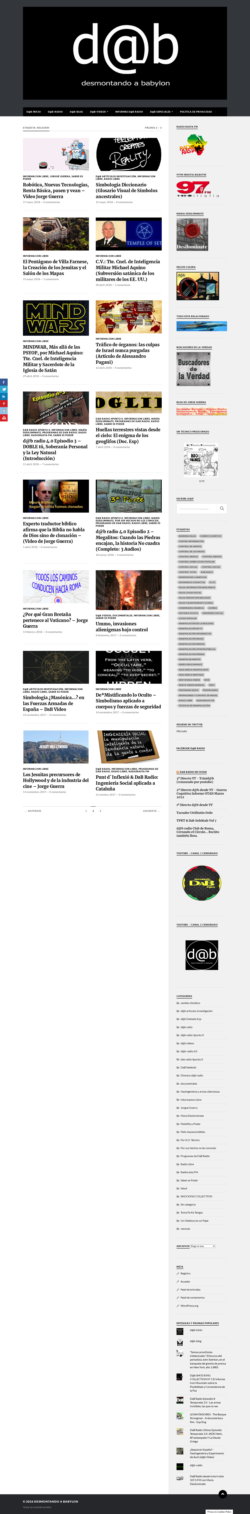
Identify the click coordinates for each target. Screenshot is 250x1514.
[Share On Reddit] (4, 410)
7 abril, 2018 (103, 446)
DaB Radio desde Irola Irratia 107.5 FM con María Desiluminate (207, 1480)
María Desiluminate (190, 664)
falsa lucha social (190, 593)
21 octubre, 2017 (106, 794)
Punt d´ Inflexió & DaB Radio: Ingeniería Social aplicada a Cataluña (127, 783)
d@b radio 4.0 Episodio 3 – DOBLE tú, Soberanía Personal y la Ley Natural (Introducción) (55, 449)
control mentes (212, 556)
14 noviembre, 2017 (34, 714)
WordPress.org (189, 1305)
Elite (212, 582)
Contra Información (191, 541)
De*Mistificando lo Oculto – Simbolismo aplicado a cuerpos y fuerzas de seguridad (128, 701)
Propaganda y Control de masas (198, 695)
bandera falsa (187, 536)
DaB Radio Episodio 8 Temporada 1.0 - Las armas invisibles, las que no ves (205, 1402)
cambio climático (210, 536)
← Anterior (33, 811)
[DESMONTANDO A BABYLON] (125, 98)
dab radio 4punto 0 (36, 430)
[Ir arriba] (223, 1494)
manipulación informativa (195, 634)
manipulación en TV (190, 628)
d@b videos (103, 615)
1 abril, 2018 (30, 546)
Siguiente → (151, 811)
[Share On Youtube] (4, 417)
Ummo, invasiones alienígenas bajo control (122, 626)
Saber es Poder (63, 435)
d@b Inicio (34, 111)
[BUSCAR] (222, 508)
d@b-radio (55, 111)
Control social (188, 567)
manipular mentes (190, 659)
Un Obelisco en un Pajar (195, 1220)
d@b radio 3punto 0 (192, 1035)
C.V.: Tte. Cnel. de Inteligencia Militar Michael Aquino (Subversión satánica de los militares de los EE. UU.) (128, 270)
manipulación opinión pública (197, 649)
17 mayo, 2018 (31, 202)
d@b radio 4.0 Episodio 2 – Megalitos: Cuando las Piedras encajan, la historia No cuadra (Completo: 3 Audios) (128, 540)
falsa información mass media (197, 587)
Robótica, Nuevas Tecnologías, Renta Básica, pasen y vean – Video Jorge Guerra (56, 190)
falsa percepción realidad (194, 598)
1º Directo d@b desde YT (195, 805)
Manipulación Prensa (191, 654)
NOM (207, 680)
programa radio (189, 690)
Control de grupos (190, 546)
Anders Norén (42, 1507)
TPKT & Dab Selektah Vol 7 (196, 820)
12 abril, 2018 (104, 367)
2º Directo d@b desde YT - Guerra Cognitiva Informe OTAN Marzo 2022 (202, 793)
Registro (185, 1273)
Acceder (185, 1281)
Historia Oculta (188, 613)
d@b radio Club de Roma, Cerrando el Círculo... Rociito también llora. (198, 832)
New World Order (189, 680)
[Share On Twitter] (4, 389)
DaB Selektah (188, 1067)
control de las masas (192, 551)
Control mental (188, 556)
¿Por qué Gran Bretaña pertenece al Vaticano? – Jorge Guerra (55, 620)
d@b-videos (98, 111)
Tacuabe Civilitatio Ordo (195, 813)
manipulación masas (191, 639)
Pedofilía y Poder (191, 1123)
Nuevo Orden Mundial (192, 685)
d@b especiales (160, 111)
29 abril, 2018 (31, 376)
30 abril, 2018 (104, 284)
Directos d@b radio (192, 1075)
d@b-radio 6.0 (189, 1051)
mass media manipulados (194, 670)
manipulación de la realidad (196, 623)
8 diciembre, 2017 (106, 635)
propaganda (210, 690)
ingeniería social (213, 613)
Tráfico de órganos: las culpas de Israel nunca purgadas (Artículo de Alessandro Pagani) (127, 353)
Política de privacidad (196, 111)
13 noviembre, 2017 (34, 791)
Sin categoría (188, 1204)
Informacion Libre (36, 176)
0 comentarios (51, 202)
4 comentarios (125, 554)
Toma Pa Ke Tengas (192, 1212)
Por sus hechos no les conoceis (137, 520)
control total (188, 572)
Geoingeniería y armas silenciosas (200, 1091)
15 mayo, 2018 (104, 202)
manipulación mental (192, 644)
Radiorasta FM (41, 435)
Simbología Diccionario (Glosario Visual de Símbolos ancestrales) (126, 190)
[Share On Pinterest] (4, 403)
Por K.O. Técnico (190, 1140)
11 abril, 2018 (31, 464)
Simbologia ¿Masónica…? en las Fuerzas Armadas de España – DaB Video (53, 703)
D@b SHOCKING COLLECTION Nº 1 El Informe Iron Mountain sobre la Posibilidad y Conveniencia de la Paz (207, 1383)
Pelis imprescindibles (193, 1131)
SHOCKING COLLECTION (196, 1196)
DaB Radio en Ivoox (193, 772)
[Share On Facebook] (4, 382)
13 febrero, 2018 (32, 631)
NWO (212, 685)
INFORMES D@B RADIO (129, 111)
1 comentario (51, 279)
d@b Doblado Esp (191, 1018)
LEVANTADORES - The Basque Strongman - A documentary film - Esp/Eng (208, 1418)
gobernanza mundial (191, 608)
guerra (213, 608)
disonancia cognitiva (192, 582)
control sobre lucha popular (197, 562)
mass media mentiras (191, 675)
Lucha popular (188, 618)
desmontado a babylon (192, 577)
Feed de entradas (191, 1289)
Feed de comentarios (193, 1297)
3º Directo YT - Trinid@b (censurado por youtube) (195, 780)
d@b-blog (76, 111)
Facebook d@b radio (191, 748)
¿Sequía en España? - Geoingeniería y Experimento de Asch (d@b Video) (207, 1453)
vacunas (185, 1228)
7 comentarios (50, 464)
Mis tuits (182, 731)
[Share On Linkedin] (4, 396)
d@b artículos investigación (116, 176)
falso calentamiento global (196, 603)
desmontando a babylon (56, 1501)
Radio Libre (112, 179)
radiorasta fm (205, 700)
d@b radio (103, 769)
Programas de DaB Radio (59, 432)
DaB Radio (207, 572)
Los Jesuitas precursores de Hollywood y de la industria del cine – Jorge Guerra (56, 780)
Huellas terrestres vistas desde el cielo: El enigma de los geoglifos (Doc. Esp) (128, 435)
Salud (184, 1188)
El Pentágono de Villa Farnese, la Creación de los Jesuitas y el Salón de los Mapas (55, 267)
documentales (122, 615)
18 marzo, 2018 (105, 554)
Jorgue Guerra (60, 176)
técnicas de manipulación (194, 705)
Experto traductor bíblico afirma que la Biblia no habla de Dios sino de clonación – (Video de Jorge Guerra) (54, 532)
